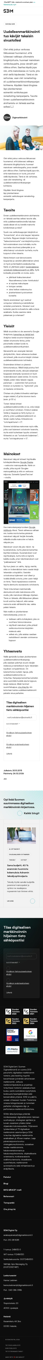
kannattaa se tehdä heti (23, 334)
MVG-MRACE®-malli (12, 1190)
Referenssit (9, 1196)
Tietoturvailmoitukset (14, 1351)
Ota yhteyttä (9, 1209)
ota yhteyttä (23, 687)
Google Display (26, 462)
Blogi (6, 1183)
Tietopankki (9, 1203)
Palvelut (7, 1177)
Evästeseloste (11, 1348)
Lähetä (9, 753)
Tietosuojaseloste (12, 1345)
